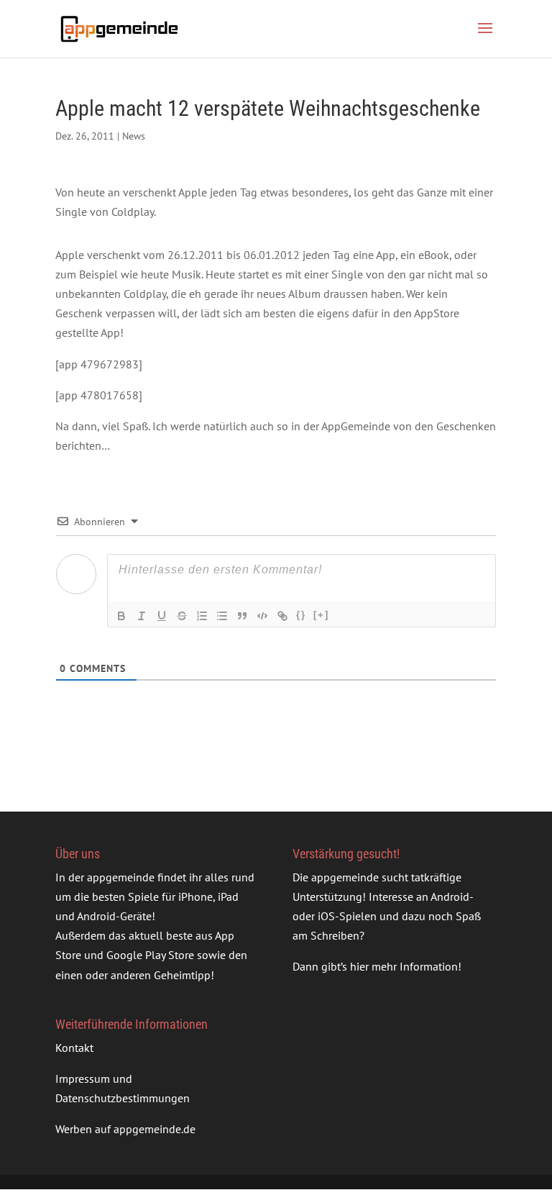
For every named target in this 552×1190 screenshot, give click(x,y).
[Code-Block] (262, 615)
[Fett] (121, 615)
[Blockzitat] (242, 615)
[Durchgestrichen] (182, 615)
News (133, 136)
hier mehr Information (404, 966)
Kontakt (74, 1047)
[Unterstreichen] (162, 615)
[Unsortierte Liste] (222, 615)
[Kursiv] (142, 615)
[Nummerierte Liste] (202, 615)
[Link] (282, 615)
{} (301, 614)
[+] (321, 614)
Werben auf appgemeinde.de (125, 1129)
